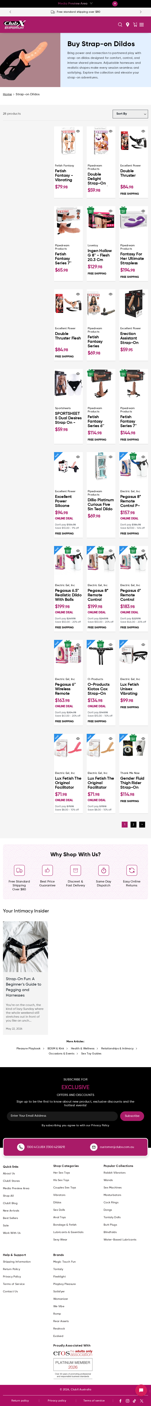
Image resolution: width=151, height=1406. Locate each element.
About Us (9, 1173)
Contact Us (10, 1291)
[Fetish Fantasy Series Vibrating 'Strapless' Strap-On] (101, 303)
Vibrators (59, 1195)
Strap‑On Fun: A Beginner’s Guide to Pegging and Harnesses (23, 987)
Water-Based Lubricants (120, 1239)
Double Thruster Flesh (68, 336)
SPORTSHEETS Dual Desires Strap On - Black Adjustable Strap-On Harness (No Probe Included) (68, 418)
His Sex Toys (61, 1180)
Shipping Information (17, 1261)
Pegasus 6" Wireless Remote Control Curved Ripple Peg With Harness (67, 689)
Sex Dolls (59, 1210)
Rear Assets (61, 1321)
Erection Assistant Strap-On (129, 338)
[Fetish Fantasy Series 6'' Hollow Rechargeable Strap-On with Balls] (101, 383)
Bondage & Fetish (65, 1224)
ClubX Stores (11, 1181)
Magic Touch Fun (64, 1261)
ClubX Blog (10, 1203)
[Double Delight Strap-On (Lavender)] (101, 140)
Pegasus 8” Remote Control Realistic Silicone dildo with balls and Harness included (100, 595)
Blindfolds (110, 1232)
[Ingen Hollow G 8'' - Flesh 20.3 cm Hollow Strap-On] (101, 220)
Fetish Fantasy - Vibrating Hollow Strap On (67, 176)
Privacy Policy (12, 1276)
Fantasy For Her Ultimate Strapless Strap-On (132, 259)
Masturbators (112, 1195)
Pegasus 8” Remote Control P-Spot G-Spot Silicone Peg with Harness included (132, 501)
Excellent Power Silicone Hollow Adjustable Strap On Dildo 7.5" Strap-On (65, 501)
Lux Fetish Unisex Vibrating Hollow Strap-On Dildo (133, 689)
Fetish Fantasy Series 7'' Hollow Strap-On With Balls (68, 259)
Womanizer (60, 1299)
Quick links (10, 1167)
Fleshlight (59, 1276)
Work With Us (12, 1233)
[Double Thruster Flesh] (68, 303)
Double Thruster (128, 173)
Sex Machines (113, 1187)
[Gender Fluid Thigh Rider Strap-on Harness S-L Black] (133, 748)
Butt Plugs (110, 1224)
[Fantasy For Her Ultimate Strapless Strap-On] (133, 220)
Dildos (57, 1202)
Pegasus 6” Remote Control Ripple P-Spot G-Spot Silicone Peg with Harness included (133, 595)
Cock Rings (111, 1202)
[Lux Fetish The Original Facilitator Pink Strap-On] (68, 748)
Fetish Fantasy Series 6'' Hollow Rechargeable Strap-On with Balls (100, 422)
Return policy (20, 1400)
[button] (120, 24)
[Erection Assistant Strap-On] (133, 303)
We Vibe (58, 1306)
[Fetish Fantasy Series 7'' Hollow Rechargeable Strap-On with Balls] (133, 383)
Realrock (59, 1328)
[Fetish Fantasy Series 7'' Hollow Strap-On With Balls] (68, 220)
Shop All (8, 1196)
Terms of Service (14, 1284)
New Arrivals (11, 1210)
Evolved (58, 1336)
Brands (58, 1255)
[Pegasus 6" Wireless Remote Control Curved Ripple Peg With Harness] (68, 654)
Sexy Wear (60, 1239)
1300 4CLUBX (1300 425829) (46, 1147)
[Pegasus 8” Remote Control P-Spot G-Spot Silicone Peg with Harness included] (133, 466)
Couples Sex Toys (64, 1187)
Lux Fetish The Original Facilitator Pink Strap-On (68, 783)
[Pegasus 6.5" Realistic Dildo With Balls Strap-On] (68, 560)
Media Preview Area (16, 1188)
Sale (6, 1225)
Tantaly (58, 1269)
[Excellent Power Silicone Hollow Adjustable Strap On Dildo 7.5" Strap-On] (68, 466)
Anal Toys (59, 1217)
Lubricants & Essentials (68, 1232)
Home (7, 94)
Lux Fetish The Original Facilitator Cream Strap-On (101, 783)
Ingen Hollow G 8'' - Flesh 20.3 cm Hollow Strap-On (101, 256)
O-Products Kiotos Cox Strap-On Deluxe (99, 689)
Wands (108, 1180)
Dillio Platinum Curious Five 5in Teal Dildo (101, 504)
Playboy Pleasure (64, 1284)
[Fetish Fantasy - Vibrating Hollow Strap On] (68, 140)
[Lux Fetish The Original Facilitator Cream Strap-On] (101, 748)
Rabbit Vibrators (115, 1172)
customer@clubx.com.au (117, 1147)
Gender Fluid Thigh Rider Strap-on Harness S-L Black (132, 783)
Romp (57, 1313)
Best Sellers (10, 1218)
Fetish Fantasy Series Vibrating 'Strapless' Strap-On (97, 342)
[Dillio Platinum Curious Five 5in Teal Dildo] (101, 466)
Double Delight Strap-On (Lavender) (98, 179)
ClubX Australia (81, 1389)
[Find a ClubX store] (127, 25)
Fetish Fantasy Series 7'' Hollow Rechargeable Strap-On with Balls (132, 422)
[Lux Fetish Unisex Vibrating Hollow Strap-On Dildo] (133, 654)
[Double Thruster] (133, 140)
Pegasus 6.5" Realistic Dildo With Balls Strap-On (68, 595)
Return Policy (11, 1269)
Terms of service (94, 1400)
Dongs (108, 1210)
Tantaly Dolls (112, 1217)
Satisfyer (59, 1291)
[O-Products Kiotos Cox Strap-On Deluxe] (101, 654)
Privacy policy (57, 1400)
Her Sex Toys (61, 1172)
